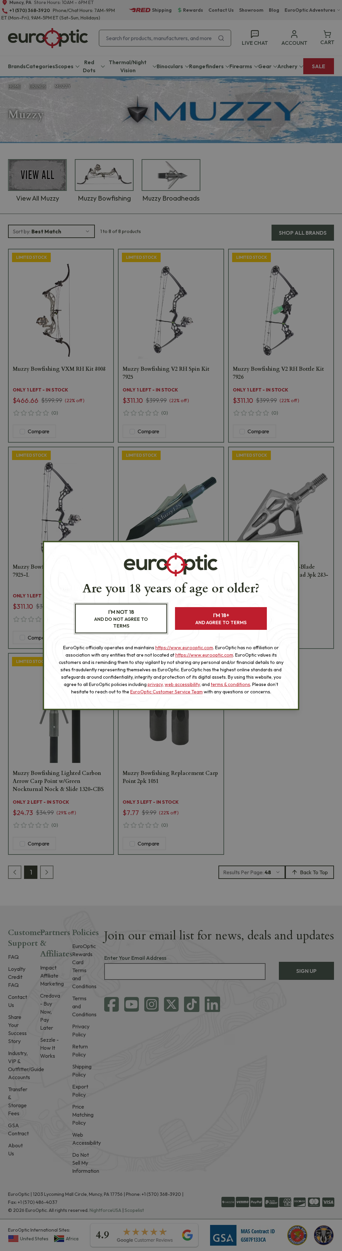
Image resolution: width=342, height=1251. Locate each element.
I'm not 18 (121, 618)
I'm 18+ (220, 619)
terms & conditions (230, 684)
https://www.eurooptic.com (184, 648)
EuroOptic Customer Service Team (166, 692)
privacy (155, 684)
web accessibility (182, 684)
